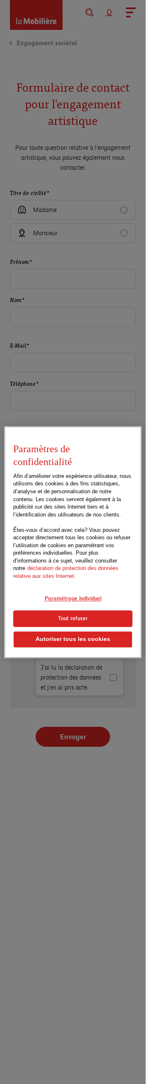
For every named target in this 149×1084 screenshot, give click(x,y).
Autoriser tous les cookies (73, 639)
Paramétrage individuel (73, 598)
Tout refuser (73, 618)
